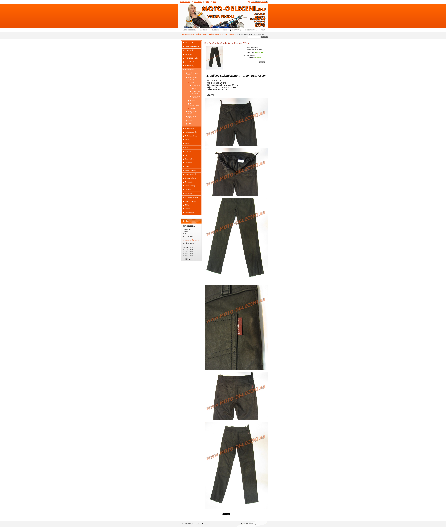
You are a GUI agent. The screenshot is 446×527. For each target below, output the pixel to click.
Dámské (192, 101)
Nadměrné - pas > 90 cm (193, 73)
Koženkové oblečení (191, 197)
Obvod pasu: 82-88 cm (196, 97)
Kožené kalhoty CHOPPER (218, 34)
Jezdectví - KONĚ (190, 174)
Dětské (189, 124)
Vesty (187, 143)
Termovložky (189, 182)
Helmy (187, 166)
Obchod (226, 30)
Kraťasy (189, 121)
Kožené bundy (189, 62)
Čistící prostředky (190, 178)
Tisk (214, 2)
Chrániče (188, 190)
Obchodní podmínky (250, 30)
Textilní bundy (189, 66)
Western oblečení (190, 170)
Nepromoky (188, 193)
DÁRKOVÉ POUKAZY (192, 46)
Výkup (263, 30)
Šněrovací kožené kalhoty (194, 104)
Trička (187, 205)
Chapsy (192, 108)
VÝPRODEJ (189, 43)
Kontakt (235, 30)
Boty (186, 147)
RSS (207, 2)
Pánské (232, 34)
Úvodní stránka (185, 2)
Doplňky (187, 209)
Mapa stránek (198, 2)
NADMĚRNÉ (203, 30)
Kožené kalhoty (201, 34)
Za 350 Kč (188, 54)
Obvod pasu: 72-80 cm (196, 92)
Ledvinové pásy (190, 186)
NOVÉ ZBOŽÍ (215, 30)
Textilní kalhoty (189, 128)
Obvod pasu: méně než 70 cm (196, 87)
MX (186, 155)
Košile (187, 140)
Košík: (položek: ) (259, 2)
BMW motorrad (190, 213)
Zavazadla (188, 163)
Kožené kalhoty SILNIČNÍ (192, 112)
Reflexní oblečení (190, 201)
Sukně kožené (189, 159)
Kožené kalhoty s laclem (192, 117)
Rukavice (188, 151)
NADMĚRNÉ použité (191, 58)
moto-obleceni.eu (189, 30)
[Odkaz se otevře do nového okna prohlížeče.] (215, 58)
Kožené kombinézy (191, 132)
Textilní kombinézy (191, 136)
